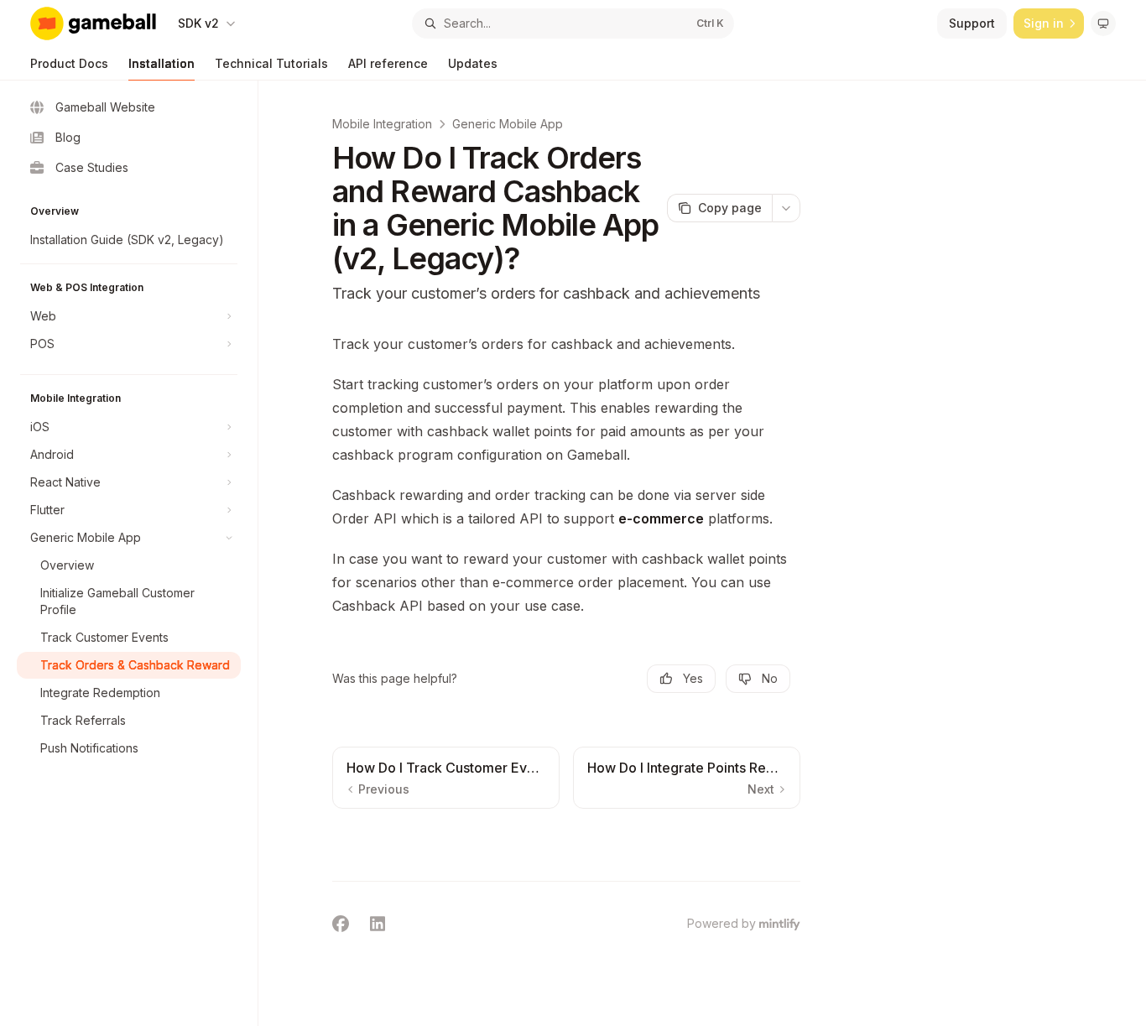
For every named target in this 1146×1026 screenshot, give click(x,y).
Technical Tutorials (271, 63)
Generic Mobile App (507, 124)
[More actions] (786, 208)
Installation (161, 63)
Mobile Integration (382, 124)
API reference (388, 63)
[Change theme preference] (1103, 23)
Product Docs (69, 63)
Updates (472, 63)
